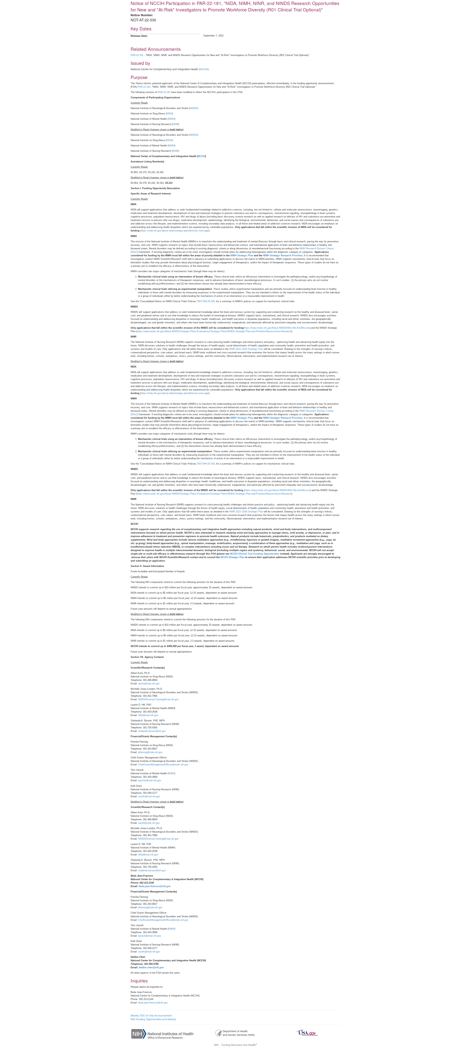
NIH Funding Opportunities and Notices (153, 1019)
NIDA (169, 113)
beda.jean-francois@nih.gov (155, 886)
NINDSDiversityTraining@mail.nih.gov (158, 699)
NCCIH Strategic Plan (232, 557)
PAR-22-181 (137, 55)
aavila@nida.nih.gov (149, 683)
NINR (175, 124)
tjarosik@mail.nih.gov (149, 780)
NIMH (171, 118)
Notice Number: (142, 15)
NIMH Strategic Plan (242, 255)
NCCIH (204, 69)
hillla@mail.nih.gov (148, 715)
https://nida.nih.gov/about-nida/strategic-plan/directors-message (175, 230)
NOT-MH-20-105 (206, 301)
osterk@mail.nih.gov (149, 796)
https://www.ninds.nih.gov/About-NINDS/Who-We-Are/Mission (276, 327)
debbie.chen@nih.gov (151, 967)
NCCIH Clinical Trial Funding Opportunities (255, 553)
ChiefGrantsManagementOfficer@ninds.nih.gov (163, 764)
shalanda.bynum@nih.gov (152, 731)
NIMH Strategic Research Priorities (282, 255)
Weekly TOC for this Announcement (151, 1015)
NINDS (193, 108)
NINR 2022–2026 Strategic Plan (246, 349)
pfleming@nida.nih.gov (150, 752)
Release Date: (139, 36)
